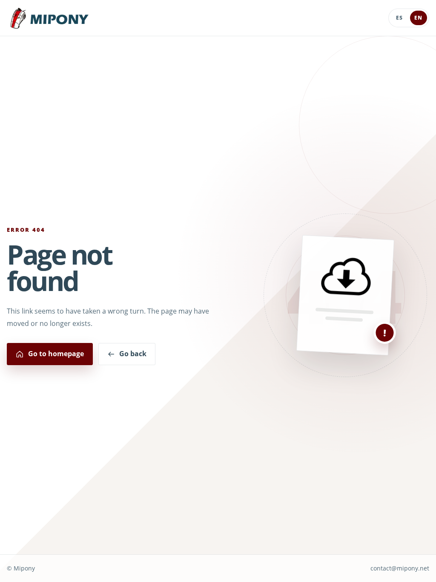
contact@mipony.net (399, 568)
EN (418, 17)
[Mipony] (49, 18)
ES (399, 17)
